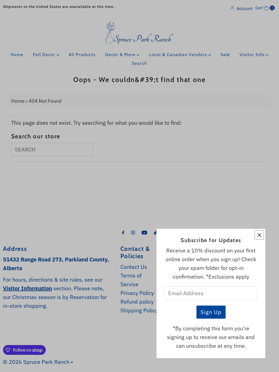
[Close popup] (259, 235)
